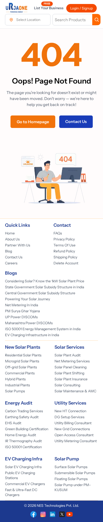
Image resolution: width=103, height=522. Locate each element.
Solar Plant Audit (67, 355)
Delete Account (66, 263)
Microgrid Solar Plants (22, 361)
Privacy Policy (64, 239)
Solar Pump (66, 459)
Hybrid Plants (15, 379)
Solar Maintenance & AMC (75, 391)
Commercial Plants (20, 373)
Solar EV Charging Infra (23, 467)
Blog (8, 251)
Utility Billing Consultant (73, 423)
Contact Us (76, 121)
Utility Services (70, 403)
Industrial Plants (17, 385)
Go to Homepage (33, 121)
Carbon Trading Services (24, 411)
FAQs (58, 233)
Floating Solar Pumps (71, 479)
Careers (11, 263)
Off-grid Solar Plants (21, 367)
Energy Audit (18, 403)
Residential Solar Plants (23, 355)
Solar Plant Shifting (69, 373)
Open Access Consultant (74, 435)
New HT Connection (70, 411)
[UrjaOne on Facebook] (33, 514)
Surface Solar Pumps (71, 467)
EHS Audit (13, 423)
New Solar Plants (22, 347)
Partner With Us (17, 245)
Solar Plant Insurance (71, 379)
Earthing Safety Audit (21, 417)
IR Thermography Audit (23, 441)
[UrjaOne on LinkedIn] (52, 514)
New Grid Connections (72, 429)
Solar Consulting (67, 385)
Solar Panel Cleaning (70, 367)
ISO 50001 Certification (23, 447)
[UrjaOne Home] (17, 7)
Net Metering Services (72, 361)
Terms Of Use (65, 245)
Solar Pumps (15, 391)
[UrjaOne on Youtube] (69, 514)
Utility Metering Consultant (75, 441)
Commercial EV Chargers (25, 484)
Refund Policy (64, 251)
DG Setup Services (69, 417)
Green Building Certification (26, 429)
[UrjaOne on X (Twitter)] (62, 514)
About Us (12, 239)
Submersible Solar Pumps (74, 473)
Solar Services (69, 347)
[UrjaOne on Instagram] (43, 514)
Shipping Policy (65, 257)
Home (10, 233)
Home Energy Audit (20, 435)
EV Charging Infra (23, 459)
